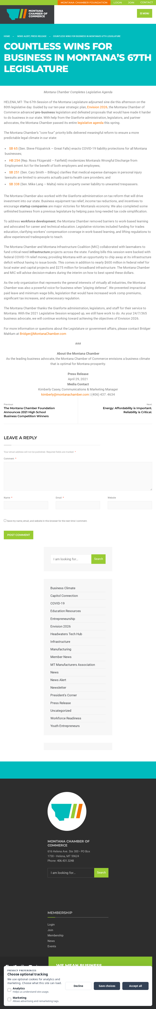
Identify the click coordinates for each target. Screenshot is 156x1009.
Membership (55, 935)
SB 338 (14, 184)
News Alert (23, 36)
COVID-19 (57, 603)
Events (52, 946)
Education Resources (65, 611)
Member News (61, 657)
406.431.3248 (65, 860)
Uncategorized (60, 710)
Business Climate (62, 588)
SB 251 (14, 172)
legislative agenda (90, 123)
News (54, 672)
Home (7, 36)
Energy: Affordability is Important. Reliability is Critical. (127, 408)
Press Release (38, 36)
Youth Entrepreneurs (65, 726)
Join (131, 2)
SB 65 (13, 148)
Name (8, 497)
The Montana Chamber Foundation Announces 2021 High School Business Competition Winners (29, 410)
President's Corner (63, 695)
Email (60, 497)
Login (118, 2)
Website (112, 497)
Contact (146, 2)
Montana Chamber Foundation (84, 2)
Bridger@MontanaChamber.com (43, 334)
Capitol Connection (64, 596)
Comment (10, 458)
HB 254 (14, 160)
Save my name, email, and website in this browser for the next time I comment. (47, 521)
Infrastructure (60, 642)
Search (98, 559)
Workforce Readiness (65, 718)
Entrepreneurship (62, 619)
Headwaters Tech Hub (66, 634)
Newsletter (58, 687)
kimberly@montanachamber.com (65, 394)
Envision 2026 (97, 107)
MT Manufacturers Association (72, 665)
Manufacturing (60, 649)
